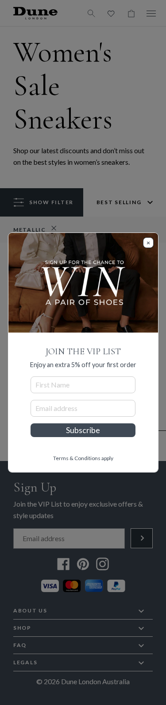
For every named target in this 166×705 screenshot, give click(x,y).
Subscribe (83, 430)
